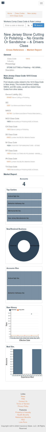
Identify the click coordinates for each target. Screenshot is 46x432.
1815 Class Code (16, 15)
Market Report (34, 49)
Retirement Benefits (23, 417)
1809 (9, 153)
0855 (9, 137)
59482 (9, 97)
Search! (39, 25)
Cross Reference (15, 49)
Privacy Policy (23, 406)
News (23, 396)
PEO (23, 419)
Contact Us (23, 401)
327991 (10, 113)
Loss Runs (23, 422)
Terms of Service (23, 403)
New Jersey (31, 13)
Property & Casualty (23, 412)
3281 (9, 105)
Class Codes (20, 13)
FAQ (23, 399)
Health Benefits (23, 414)
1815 (28, 58)
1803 (9, 129)
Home (9, 13)
